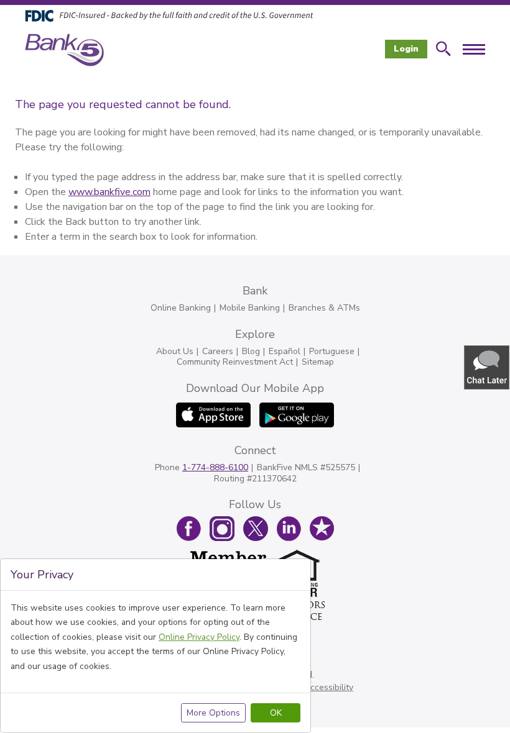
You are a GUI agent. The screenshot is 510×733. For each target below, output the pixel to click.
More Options (213, 713)
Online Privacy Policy (199, 637)
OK (276, 713)
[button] (487, 366)
